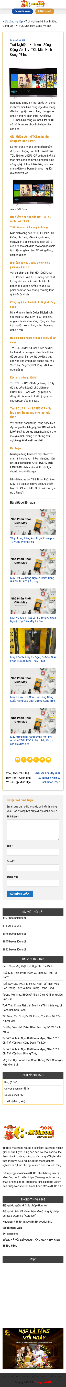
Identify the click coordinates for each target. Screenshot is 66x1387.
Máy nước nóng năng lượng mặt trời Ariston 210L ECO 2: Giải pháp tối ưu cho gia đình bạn (31, 740)
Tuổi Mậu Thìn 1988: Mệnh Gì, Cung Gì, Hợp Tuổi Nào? (30, 975)
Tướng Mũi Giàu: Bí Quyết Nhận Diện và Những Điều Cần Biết (33, 997)
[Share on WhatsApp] (17, 760)
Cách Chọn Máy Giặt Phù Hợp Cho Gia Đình (27, 966)
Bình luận (13, 816)
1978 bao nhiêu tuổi (14, 933)
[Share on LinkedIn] (48, 760)
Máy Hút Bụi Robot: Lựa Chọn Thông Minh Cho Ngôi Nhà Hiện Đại (33, 1062)
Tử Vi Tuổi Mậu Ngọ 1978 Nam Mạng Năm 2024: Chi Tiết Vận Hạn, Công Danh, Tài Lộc (31, 1040)
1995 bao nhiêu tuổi (14, 941)
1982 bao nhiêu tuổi (14, 949)
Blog (6, 1082)
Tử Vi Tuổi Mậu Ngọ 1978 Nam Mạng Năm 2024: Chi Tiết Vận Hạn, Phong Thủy (31, 1051)
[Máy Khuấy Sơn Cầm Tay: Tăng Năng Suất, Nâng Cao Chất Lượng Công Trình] (33, 681)
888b (6, 1245)
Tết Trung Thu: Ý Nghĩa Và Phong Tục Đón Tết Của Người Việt (32, 1018)
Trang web (12, 876)
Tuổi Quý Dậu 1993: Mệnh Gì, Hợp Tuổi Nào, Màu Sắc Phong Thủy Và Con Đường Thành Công (31, 986)
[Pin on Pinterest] (42, 760)
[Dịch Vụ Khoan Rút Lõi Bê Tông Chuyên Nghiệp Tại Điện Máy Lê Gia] (33, 601)
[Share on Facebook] (24, 760)
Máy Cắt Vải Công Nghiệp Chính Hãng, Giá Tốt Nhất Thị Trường (32, 579)
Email (11, 861)
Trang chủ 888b (43, 1382)
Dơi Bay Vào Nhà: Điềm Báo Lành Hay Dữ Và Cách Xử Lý (32, 1029)
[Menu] (6, 4)
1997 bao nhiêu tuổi (14, 918)
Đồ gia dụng (11, 1094)
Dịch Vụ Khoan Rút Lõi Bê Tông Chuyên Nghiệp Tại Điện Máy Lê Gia (33, 619)
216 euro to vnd (12, 925)
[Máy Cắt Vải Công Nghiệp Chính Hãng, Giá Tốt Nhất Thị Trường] (33, 562)
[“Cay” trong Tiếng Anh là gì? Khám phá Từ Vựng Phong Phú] (33, 522)
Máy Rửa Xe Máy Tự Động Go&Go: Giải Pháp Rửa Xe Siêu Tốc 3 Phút (33, 659)
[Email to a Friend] (36, 760)
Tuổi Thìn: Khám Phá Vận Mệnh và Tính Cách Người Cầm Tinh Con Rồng (32, 1008)
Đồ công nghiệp (14, 21)
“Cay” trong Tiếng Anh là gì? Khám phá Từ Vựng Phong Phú (32, 540)
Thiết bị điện (11, 1101)
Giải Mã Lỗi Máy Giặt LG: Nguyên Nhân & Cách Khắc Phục (47, 778)
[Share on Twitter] (30, 760)
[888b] (33, 4)
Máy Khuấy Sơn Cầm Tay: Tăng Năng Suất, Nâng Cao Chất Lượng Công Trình (33, 699)
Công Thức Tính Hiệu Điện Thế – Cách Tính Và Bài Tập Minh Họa (18, 778)
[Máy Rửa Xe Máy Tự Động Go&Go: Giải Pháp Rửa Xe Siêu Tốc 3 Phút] (33, 641)
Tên (10, 845)
